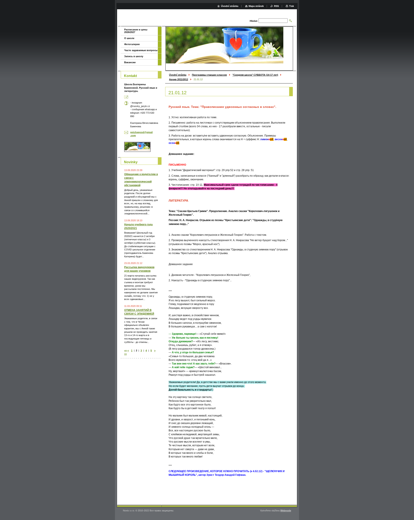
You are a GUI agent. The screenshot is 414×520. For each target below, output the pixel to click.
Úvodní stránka (177, 75)
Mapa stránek (256, 6)
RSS (276, 6)
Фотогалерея (132, 44)
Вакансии (130, 62)
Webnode (285, 510)
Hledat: (254, 21)
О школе (129, 38)
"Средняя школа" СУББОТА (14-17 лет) (255, 75)
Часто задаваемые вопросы (140, 50)
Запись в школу (133, 56)
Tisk (291, 6)
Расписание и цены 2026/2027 (135, 30)
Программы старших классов (209, 75)
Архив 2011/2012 (178, 79)
